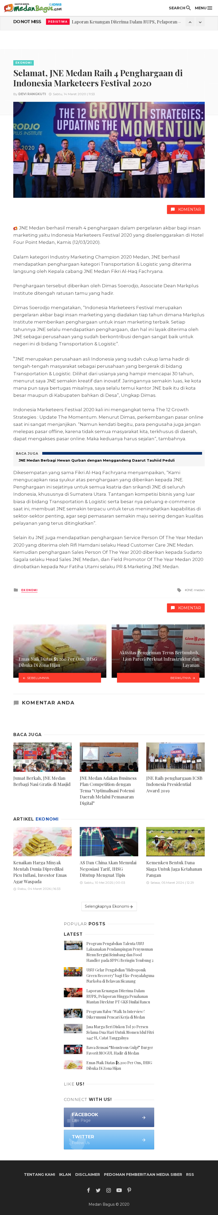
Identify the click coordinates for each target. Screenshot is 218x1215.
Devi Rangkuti (32, 94)
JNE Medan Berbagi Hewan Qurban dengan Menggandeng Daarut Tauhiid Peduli (97, 460)
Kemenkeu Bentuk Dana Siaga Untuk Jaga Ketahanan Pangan (174, 868)
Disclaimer (87, 1174)
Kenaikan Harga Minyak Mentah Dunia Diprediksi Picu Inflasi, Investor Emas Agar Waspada (40, 871)
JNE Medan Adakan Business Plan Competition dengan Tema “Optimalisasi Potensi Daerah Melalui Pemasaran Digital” (108, 790)
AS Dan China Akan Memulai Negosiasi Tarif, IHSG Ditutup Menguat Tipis (108, 868)
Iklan (65, 1174)
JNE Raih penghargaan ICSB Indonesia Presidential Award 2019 (174, 784)
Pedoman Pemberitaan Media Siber (143, 1174)
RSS (190, 1174)
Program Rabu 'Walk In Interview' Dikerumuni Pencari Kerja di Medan (142, 22)
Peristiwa (58, 21)
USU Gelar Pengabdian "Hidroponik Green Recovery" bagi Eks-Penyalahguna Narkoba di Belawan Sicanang (120, 975)
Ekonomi (23, 62)
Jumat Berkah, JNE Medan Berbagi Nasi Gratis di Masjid (41, 781)
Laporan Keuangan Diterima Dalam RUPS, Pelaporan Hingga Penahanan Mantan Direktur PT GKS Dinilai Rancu (118, 996)
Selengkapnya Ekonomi (107, 906)
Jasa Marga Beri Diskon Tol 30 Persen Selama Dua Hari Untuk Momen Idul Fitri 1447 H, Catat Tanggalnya (120, 1032)
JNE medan (196, 590)
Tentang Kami (39, 1174)
